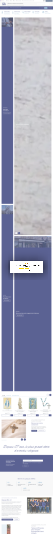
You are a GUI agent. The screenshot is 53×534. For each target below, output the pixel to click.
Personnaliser (31, 268)
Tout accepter (22, 268)
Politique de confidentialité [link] (26, 270)
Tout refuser (26, 268)
